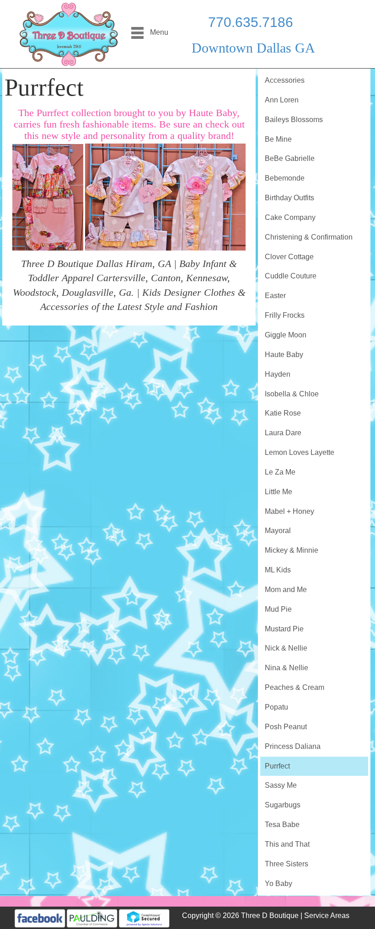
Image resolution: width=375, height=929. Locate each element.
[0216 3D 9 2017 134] (47, 196)
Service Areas (326, 915)
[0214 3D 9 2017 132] (165, 197)
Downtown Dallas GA (253, 47)
